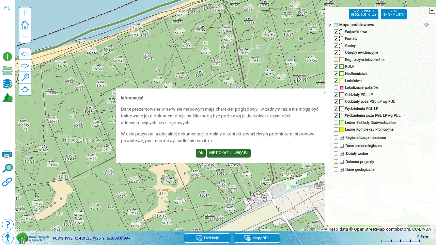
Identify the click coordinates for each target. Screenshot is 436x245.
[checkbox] (329, 24)
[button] (25, 13)
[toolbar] (7, 25)
